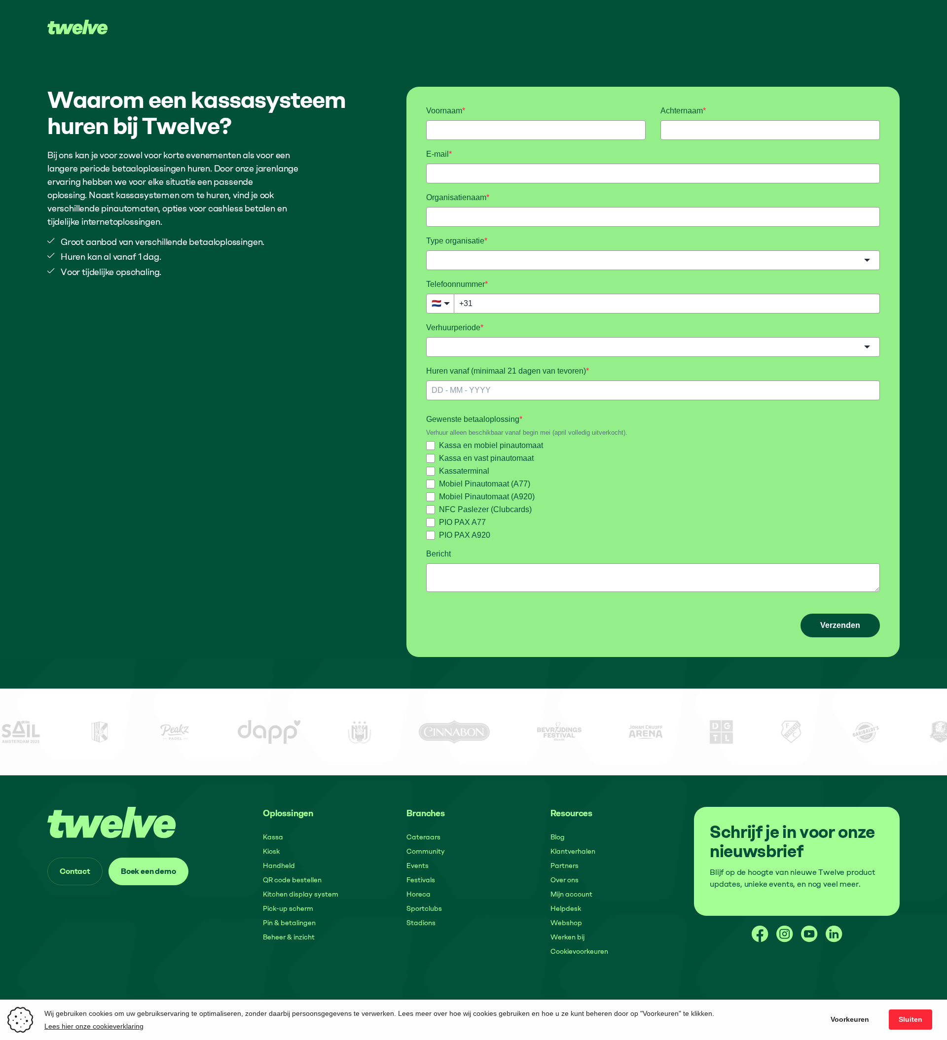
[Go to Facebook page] (760, 934)
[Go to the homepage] (112, 822)
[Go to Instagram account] (784, 934)
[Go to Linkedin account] (834, 934)
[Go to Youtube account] (809, 934)
